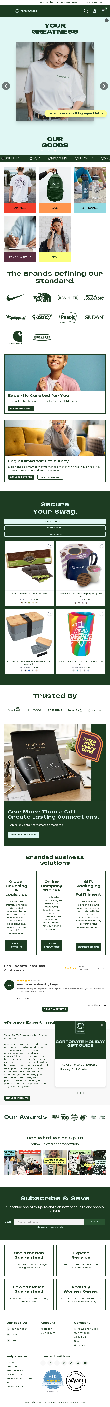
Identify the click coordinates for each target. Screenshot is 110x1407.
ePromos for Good (86, 1329)
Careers (79, 1345)
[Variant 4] (33, 603)
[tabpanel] (55, 608)
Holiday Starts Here (23, 834)
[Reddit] (78, 1363)
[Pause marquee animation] (3, 158)
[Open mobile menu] (7, 11)
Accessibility (15, 1387)
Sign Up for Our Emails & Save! (58, 2)
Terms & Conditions (19, 1379)
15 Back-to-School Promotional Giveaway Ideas (77, 1069)
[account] (95, 11)
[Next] (103, 968)
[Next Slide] (104, 86)
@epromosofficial (65, 1144)
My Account (48, 1333)
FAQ (9, 1383)
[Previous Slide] (6, 86)
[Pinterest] (64, 1363)
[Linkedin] (43, 1363)
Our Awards (82, 1333)
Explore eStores (21, 477)
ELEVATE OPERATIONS (52, 945)
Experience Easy (21, 408)
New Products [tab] (55, 528)
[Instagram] (50, 1363)
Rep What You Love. (53, 102)
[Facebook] (57, 1363)
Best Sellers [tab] (55, 534)
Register (46, 1329)
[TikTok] (71, 1363)
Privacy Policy (15, 1375)
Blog (77, 1341)
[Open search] (86, 11)
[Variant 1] (22, 603)
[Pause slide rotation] (101, 1024)
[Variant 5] (36, 603)
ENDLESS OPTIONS (16, 945)
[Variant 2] (25, 603)
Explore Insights (17, 1098)
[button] (49, 545)
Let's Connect (50, 477)
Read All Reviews (55, 1009)
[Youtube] (85, 1363)
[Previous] (98, 968)
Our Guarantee (16, 1362)
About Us (80, 1337)
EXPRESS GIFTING (88, 947)
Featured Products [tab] (55, 521)
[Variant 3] (29, 603)
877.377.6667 (97, 2)
